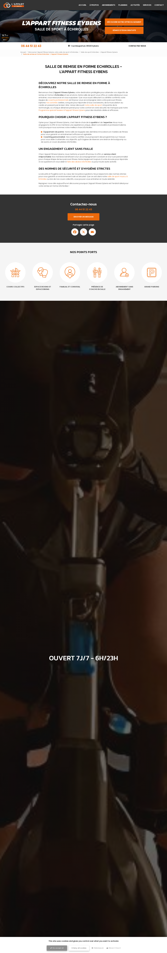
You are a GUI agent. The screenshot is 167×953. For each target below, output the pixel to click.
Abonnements (108, 5)
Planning (122, 5)
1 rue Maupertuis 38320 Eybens (85, 46)
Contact (159, 5)
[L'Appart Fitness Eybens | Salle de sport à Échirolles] (13, 5)
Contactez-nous (137, 46)
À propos (94, 5)
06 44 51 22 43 (31, 46)
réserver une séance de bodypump (107, 139)
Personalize (98, 948)
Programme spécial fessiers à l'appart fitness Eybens (62, 110)
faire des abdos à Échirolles (79, 161)
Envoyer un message (83, 216)
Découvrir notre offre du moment (124, 22)
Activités (135, 5)
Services (147, 5)
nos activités (51, 102)
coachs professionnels (58, 100)
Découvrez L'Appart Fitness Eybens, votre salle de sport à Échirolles (53, 52)
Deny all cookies (79, 948)
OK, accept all (58, 948)
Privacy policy (114, 948)
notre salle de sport (93, 105)
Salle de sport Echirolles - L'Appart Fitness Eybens (99, 52)
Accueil (82, 5)
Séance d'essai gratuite (124, 30)
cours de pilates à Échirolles (64, 142)
